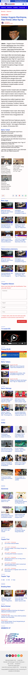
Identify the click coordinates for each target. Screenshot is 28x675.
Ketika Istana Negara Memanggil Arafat (20, 463)
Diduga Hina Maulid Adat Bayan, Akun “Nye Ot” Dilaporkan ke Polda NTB (13, 143)
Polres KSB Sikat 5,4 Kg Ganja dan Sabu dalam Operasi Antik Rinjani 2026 (21, 599)
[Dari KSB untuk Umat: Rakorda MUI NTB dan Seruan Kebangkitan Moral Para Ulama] (7, 443)
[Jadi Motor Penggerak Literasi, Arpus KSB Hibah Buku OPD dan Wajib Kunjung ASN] (21, 234)
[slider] (12, 343)
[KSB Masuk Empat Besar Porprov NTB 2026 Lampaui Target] (21, 394)
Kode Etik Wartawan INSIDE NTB (10, 667)
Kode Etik (20, 660)
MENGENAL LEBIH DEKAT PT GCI (5, 500)
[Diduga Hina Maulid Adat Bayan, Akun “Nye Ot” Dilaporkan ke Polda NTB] (21, 220)
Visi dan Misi (23, 667)
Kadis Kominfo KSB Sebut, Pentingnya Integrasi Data (20, 516)
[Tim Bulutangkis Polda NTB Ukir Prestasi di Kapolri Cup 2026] (7, 394)
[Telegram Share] (22, 196)
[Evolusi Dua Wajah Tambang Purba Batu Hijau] (7, 472)
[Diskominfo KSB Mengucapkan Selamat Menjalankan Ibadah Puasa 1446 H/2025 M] (7, 509)
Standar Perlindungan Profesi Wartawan (13, 662)
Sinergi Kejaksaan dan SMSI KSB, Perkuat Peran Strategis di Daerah (13, 139)
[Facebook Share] (13, 196)
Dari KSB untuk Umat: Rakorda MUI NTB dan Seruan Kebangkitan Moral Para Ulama (7, 450)
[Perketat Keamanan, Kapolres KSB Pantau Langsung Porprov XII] (21, 407)
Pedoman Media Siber (14, 665)
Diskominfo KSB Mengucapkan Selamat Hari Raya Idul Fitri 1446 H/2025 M (21, 501)
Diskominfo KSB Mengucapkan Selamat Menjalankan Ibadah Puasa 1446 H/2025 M (7, 516)
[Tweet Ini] (16, 196)
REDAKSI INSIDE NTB (10, 660)
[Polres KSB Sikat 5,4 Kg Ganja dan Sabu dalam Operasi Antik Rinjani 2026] (21, 593)
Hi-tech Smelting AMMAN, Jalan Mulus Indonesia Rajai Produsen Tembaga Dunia (20, 450)
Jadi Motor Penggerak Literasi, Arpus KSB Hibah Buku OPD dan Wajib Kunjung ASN (13, 150)
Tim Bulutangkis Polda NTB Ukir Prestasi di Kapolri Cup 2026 (7, 400)
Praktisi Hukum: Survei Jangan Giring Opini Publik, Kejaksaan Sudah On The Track (18, 168)
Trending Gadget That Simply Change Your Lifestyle (16, 549)
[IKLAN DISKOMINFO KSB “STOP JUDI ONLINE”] (7, 524)
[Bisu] (22, 343)
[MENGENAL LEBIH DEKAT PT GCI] (7, 495)
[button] (14, 338)
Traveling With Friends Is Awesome (14, 554)
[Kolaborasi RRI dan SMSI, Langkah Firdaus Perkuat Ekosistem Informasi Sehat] (7, 234)
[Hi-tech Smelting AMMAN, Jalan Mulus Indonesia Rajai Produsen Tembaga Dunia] (21, 443)
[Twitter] (10, 655)
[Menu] (2, 4)
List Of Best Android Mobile (12, 543)
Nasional (3, 14)
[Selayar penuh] (25, 343)
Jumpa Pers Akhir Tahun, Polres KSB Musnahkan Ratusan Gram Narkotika (13, 616)
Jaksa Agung (10, 49)
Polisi (14, 580)
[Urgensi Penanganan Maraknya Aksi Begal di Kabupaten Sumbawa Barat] (7, 458)
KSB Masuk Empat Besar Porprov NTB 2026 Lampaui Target (20, 400)
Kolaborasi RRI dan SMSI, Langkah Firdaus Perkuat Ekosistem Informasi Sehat (12, 146)
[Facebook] (7, 655)
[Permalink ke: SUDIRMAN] (2, 23)
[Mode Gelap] (23, 4)
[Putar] (3, 343)
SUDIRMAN (6, 22)
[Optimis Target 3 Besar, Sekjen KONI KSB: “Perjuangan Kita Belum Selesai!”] (7, 407)
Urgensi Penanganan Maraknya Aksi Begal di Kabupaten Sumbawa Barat (6, 464)
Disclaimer (17, 663)
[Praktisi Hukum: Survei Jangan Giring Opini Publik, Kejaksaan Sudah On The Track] (18, 161)
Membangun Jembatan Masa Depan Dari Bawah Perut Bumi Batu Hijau (6, 435)
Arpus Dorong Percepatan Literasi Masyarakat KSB (20, 530)
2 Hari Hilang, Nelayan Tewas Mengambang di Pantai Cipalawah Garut (13, 622)
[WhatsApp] (18, 655)
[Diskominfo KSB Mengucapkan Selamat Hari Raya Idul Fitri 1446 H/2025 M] (21, 495)
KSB (4, 580)
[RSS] (21, 655)
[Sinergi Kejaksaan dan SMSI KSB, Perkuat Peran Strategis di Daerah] (7, 220)
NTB (9, 580)
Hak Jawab (10, 663)
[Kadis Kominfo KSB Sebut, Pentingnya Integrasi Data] (21, 509)
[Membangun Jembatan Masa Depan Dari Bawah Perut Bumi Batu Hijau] (7, 429)
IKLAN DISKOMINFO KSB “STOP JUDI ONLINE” (6, 530)
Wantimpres (10, 45)
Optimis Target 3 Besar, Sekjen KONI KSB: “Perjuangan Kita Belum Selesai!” (7, 413)
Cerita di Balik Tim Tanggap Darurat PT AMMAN (20, 478)
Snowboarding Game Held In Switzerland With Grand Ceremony (15, 564)
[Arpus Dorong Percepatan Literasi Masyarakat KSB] (21, 524)
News (7, 14)
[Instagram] (15, 655)
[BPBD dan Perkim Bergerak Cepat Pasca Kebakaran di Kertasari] (7, 205)
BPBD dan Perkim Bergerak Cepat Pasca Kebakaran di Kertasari (11, 132)
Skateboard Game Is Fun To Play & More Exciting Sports (15, 559)
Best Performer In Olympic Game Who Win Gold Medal (16, 570)
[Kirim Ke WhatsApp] (25, 196)
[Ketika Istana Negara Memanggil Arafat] (21, 458)
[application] (14, 338)
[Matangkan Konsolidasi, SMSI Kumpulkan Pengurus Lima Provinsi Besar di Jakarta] (21, 205)
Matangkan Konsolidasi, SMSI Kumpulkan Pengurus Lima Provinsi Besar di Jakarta (11, 136)
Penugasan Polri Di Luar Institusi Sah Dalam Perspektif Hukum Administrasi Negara (20, 435)
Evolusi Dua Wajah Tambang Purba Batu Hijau (6, 478)
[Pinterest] (13, 655)
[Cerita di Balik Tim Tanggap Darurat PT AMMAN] (21, 472)
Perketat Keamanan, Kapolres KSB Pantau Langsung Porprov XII (20, 413)
